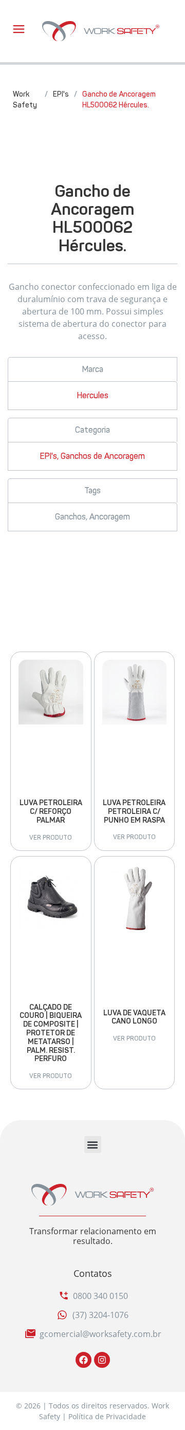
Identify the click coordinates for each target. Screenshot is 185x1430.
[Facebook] (83, 1360)
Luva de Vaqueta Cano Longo (134, 1017)
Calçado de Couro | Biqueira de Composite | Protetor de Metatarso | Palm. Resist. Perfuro (51, 1033)
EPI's (61, 94)
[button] (92, 1144)
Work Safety (25, 99)
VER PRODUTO (50, 837)
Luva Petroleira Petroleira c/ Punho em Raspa (134, 811)
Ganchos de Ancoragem (103, 456)
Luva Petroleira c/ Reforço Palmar (51, 811)
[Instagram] (102, 1360)
